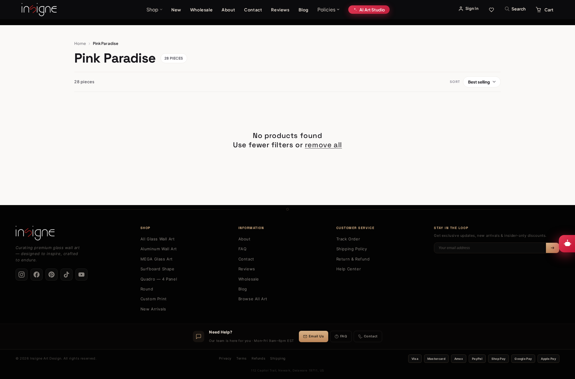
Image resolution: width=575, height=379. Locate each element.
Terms (241, 358)
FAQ (242, 248)
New (176, 9)
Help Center (348, 268)
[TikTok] (66, 275)
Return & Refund (353, 259)
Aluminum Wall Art (158, 248)
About (228, 9)
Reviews (280, 9)
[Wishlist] (491, 9)
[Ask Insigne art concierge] (567, 243)
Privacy (225, 358)
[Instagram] (22, 275)
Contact (253, 9)
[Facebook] (37, 275)
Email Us (316, 336)
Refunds (258, 358)
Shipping (278, 358)
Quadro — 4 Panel (158, 279)
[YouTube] (81, 275)
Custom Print (153, 298)
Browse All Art (252, 298)
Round (146, 288)
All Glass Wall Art (157, 239)
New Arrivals (153, 309)
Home (80, 43)
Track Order (348, 239)
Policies (326, 9)
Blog (303, 9)
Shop (152, 9)
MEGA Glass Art (156, 259)
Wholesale (201, 9)
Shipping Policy (351, 248)
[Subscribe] (552, 248)
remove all (323, 144)
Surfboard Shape (157, 268)
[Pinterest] (52, 275)
